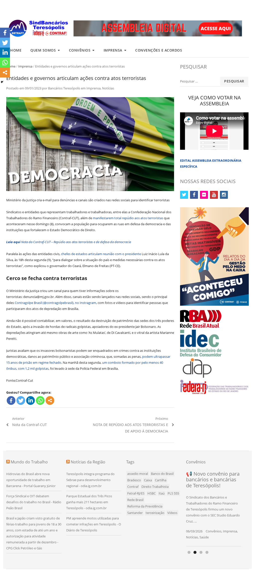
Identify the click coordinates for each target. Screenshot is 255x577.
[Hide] (2, 82)
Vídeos (172, 512)
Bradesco (134, 480)
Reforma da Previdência (144, 506)
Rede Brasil (135, 500)
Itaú (162, 493)
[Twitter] (20, 400)
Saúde (204, 537)
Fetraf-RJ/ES (135, 493)
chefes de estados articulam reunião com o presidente (101, 254)
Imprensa (113, 50)
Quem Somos (43, 50)
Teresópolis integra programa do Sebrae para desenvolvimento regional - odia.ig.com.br (90, 480)
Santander (135, 512)
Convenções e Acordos (158, 50)
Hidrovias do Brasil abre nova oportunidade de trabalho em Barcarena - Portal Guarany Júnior (31, 480)
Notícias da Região (88, 462)
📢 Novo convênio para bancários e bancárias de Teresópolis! (213, 479)
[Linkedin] (30, 400)
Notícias (108, 88)
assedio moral (137, 473)
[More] (50, 400)
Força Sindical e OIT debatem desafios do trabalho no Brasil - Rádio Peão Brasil (33, 502)
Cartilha (160, 480)
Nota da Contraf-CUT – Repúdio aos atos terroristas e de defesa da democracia (68, 242)
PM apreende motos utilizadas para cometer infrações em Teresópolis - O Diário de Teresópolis (93, 524)
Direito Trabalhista (155, 486)
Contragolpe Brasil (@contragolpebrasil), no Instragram (55, 302)
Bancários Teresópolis (64, 88)
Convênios (80, 50)
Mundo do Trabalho (29, 462)
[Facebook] (11, 400)
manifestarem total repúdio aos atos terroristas (128, 218)
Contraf (132, 486)
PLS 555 (173, 493)
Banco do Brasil (162, 473)
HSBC (151, 493)
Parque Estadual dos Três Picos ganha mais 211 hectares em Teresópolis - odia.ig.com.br (89, 502)
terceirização (155, 512)
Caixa (148, 480)
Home (15, 50)
